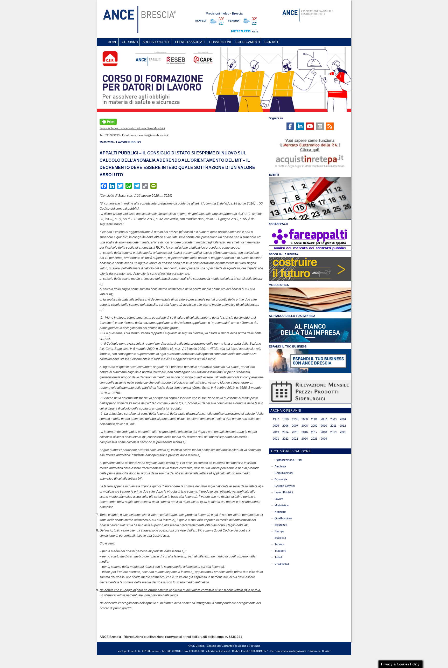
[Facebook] (290, 126)
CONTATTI (271, 42)
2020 (343, 432)
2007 (295, 425)
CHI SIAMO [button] (130, 42)
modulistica (282, 505)
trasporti (280, 550)
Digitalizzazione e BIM (288, 459)
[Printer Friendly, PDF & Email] (108, 121)
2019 (333, 432)
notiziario (280, 511)
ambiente (280, 466)
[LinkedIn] (300, 126)
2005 (276, 425)
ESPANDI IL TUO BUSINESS (287, 346)
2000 (305, 419)
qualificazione (283, 518)
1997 (276, 419)
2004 (343, 419)
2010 (324, 425)
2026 (324, 438)
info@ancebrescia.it (218, 651)
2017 (314, 432)
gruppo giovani (285, 485)
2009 (314, 425)
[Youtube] (310, 126)
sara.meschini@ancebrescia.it (149, 135)
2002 (324, 419)
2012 (343, 425)
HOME (112, 42)
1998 (285, 419)
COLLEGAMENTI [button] (247, 42)
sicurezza (281, 524)
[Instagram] (320, 126)
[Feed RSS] (330, 126)
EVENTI (274, 174)
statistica (280, 537)
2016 (305, 432)
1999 (295, 419)
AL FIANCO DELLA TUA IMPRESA (292, 315)
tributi (278, 557)
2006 (285, 425)
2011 (333, 425)
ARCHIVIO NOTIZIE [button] (156, 42)
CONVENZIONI (220, 42)
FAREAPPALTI (278, 223)
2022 (285, 438)
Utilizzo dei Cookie (319, 651)
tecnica (279, 544)
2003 (333, 419)
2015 (295, 432)
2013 (276, 432)
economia (281, 479)
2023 (295, 438)
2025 (314, 438)
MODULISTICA (279, 285)
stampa (279, 531)
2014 (285, 432)
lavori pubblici (284, 492)
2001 (314, 419)
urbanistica (282, 563)
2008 (305, 425)
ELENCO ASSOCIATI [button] (190, 42)
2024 (305, 438)
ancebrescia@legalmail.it (291, 651)
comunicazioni (284, 472)
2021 (276, 438)
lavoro (279, 498)
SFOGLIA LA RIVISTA (283, 254)
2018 (324, 432)
